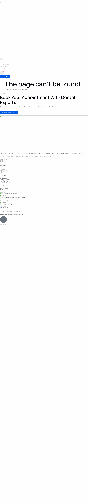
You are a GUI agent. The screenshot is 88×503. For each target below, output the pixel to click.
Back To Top (3, 224)
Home (4, 61)
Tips (4, 68)
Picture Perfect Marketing (13, 211)
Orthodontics (3, 180)
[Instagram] (5, 160)
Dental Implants (4, 181)
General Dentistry (4, 178)
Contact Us (5, 76)
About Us (5, 63)
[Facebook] (1, 160)
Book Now (5, 70)
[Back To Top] (3, 219)
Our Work (5, 66)
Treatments (6, 64)
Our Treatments (4, 170)
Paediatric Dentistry (5, 179)
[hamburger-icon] (1, 59)
